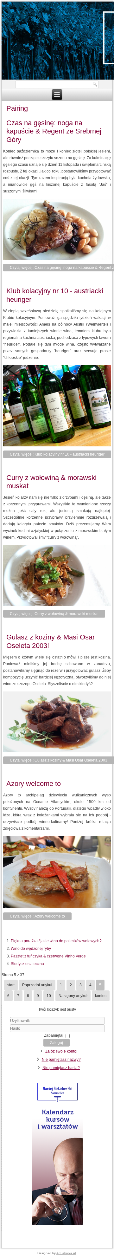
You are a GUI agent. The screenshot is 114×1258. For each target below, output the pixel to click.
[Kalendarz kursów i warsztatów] (57, 1224)
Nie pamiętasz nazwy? (61, 1059)
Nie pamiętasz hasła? (61, 1068)
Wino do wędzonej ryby (31, 948)
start (11, 985)
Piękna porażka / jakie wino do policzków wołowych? (56, 941)
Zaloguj (56, 1043)
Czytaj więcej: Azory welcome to (37, 916)
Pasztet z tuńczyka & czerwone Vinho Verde (48, 956)
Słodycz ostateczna (27, 964)
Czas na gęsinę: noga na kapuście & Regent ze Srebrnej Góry (53, 131)
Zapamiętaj (53, 1035)
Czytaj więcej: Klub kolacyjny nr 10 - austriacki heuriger (57, 454)
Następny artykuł (73, 996)
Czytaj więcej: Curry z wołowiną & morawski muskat (54, 614)
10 (49, 996)
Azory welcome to (33, 784)
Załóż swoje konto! (61, 1051)
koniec (100, 996)
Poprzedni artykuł (37, 985)
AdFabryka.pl (66, 1253)
